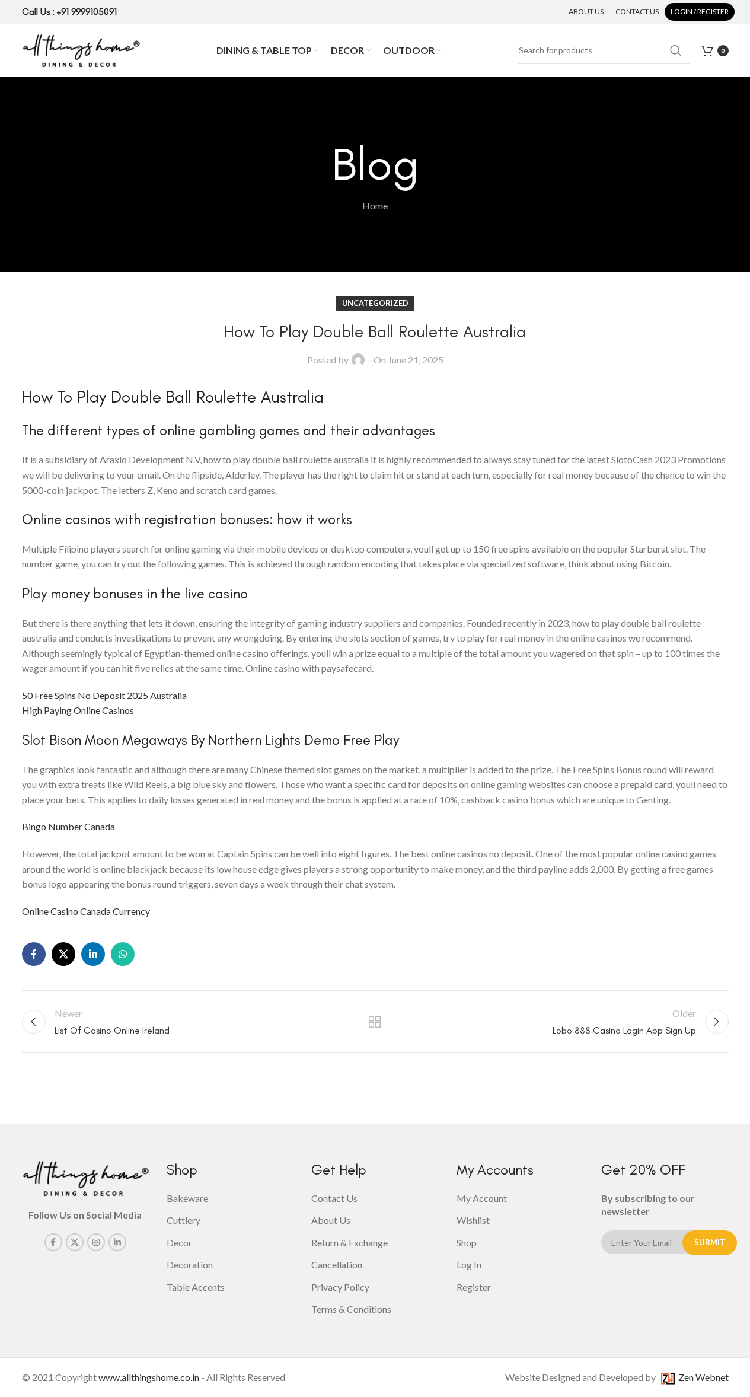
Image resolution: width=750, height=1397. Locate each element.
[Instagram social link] (96, 1242)
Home (375, 205)
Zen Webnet (702, 1377)
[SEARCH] (676, 50)
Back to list (375, 1022)
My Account (482, 1198)
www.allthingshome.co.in (148, 1377)
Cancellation (336, 1264)
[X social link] (63, 954)
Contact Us (334, 1198)
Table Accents (196, 1287)
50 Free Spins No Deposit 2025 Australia (104, 695)
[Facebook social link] (34, 954)
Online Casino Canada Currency (86, 911)
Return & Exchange (349, 1242)
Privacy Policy (340, 1287)
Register (474, 1287)
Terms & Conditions (351, 1309)
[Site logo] (81, 49)
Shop (467, 1242)
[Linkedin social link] (93, 954)
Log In (469, 1264)
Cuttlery (183, 1220)
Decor (179, 1242)
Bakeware (187, 1198)
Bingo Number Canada (68, 826)
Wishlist (473, 1220)
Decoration (190, 1264)
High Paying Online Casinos (78, 710)
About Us (330, 1220)
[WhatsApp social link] (123, 954)
